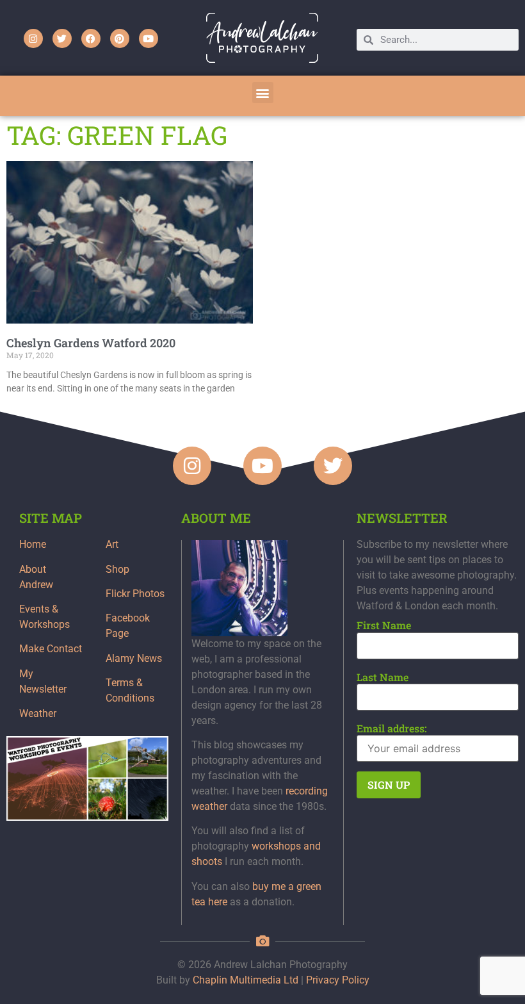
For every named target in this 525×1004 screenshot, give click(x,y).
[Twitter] (62, 38)
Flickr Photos (135, 594)
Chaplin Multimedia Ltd (245, 980)
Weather (37, 713)
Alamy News (134, 658)
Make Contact (50, 649)
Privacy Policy (337, 980)
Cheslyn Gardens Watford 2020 (90, 342)
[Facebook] (91, 38)
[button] (262, 92)
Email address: (392, 728)
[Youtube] (148, 38)
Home (32, 544)
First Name (384, 625)
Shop (117, 569)
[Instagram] (33, 38)
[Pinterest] (119, 38)
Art (112, 544)
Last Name (382, 677)
